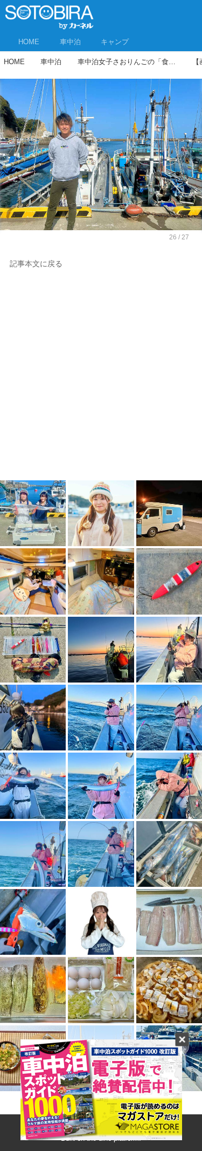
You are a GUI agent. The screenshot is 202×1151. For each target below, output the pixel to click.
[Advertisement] (101, 378)
